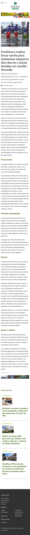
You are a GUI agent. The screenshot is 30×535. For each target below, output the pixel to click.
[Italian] (23, 17)
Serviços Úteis (5, 498)
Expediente (4, 502)
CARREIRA (18, 510)
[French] (17, 17)
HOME (3, 510)
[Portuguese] (26, 17)
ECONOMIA (4, 512)
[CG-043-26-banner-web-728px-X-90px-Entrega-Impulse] (15, 14)
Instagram (4, 522)
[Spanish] (28, 17)
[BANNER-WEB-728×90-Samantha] (15, 377)
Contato (3, 504)
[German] (20, 17)
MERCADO (18, 516)
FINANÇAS (4, 516)
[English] (15, 17)
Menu (2, 3)
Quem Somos (5, 500)
